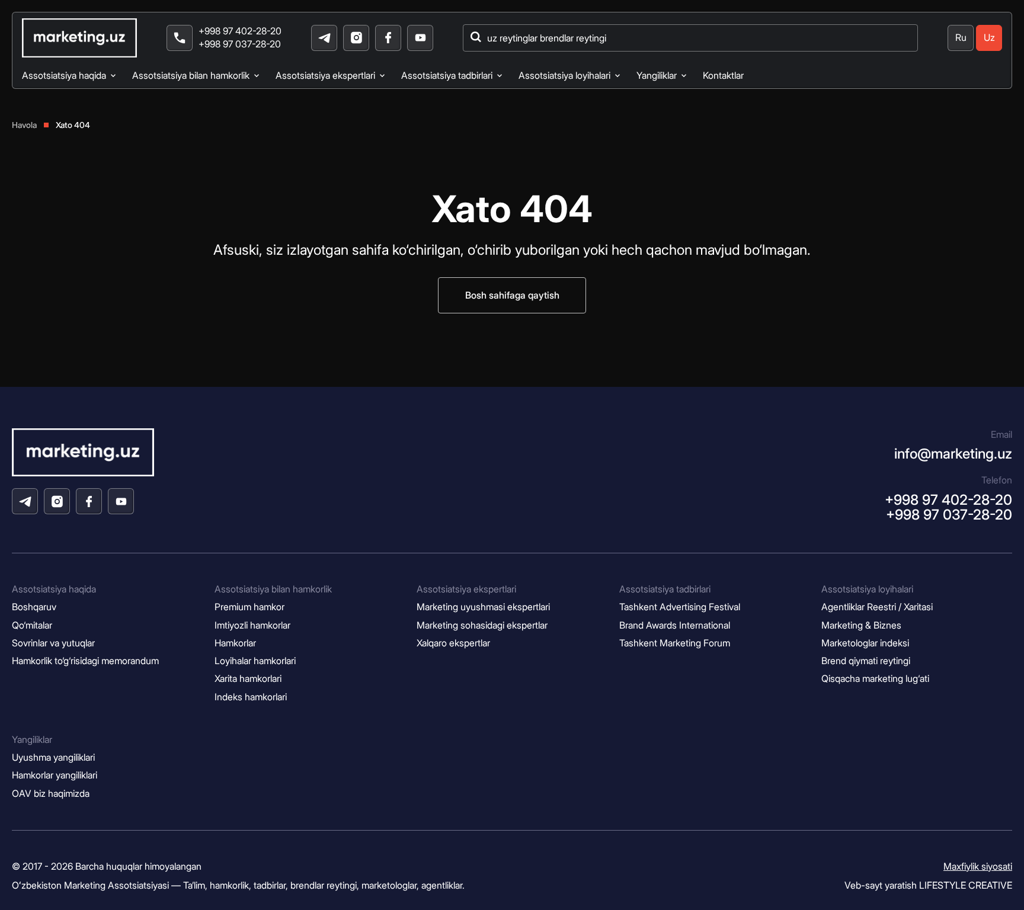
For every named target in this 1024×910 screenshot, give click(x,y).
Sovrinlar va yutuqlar (53, 643)
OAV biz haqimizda (50, 793)
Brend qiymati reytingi (865, 661)
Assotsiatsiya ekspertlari (325, 75)
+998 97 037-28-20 (240, 44)
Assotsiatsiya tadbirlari (446, 75)
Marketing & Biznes (861, 625)
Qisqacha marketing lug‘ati (875, 678)
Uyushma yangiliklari (53, 757)
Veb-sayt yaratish (928, 885)
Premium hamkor (249, 607)
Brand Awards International (674, 625)
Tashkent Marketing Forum (674, 643)
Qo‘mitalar (32, 625)
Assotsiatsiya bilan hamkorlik (190, 75)
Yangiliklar (656, 75)
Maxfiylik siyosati (977, 866)
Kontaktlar (723, 75)
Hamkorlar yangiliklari (54, 775)
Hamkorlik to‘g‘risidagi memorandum (85, 661)
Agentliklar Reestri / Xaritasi (877, 607)
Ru (961, 37)
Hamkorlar (235, 643)
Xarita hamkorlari (248, 678)
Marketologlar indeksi (865, 643)
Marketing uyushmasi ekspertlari (483, 607)
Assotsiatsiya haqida (64, 75)
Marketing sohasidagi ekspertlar (482, 625)
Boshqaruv (34, 607)
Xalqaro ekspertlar (453, 643)
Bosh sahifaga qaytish (512, 295)
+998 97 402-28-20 (240, 31)
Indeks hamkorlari (251, 697)
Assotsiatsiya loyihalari (564, 75)
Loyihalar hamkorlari (255, 661)
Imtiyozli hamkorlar (252, 625)
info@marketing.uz (953, 453)
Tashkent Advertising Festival (679, 607)
